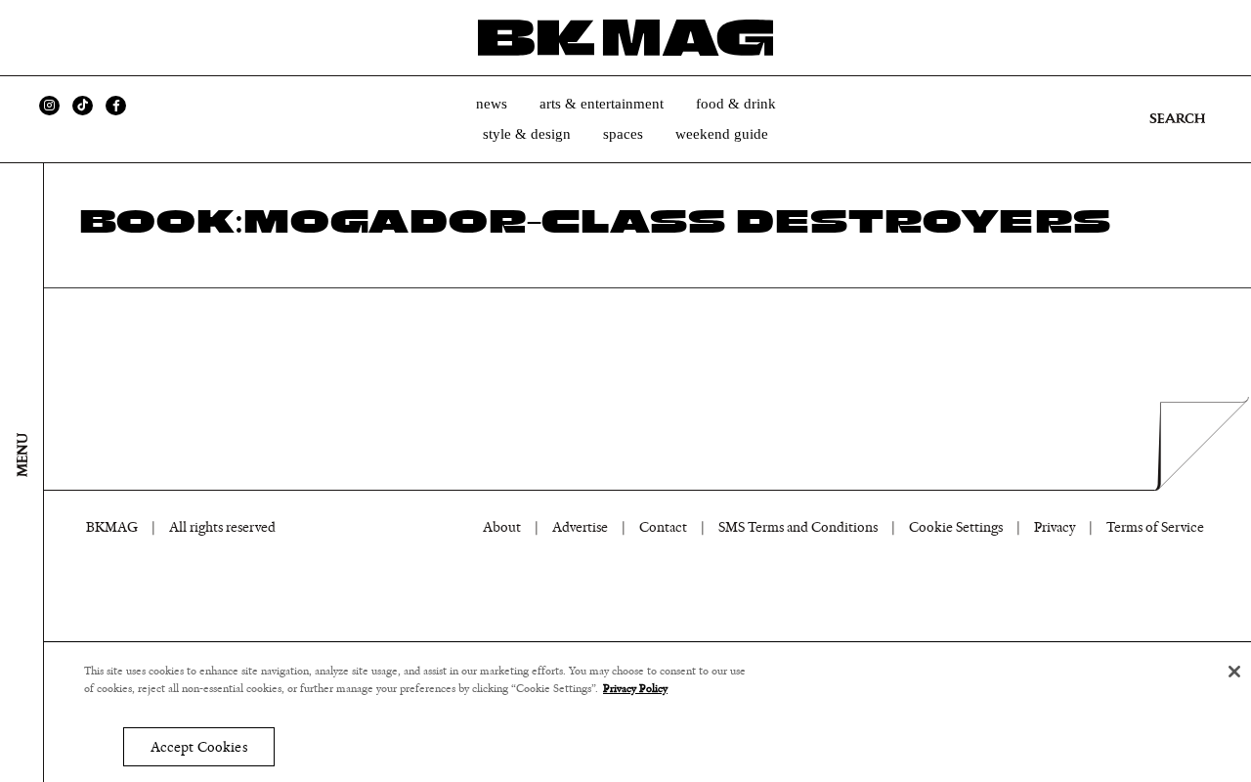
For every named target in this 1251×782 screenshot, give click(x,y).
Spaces (623, 134)
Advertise (580, 527)
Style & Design (527, 134)
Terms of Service (1155, 527)
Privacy (1054, 527)
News (491, 103)
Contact (663, 527)
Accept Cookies (199, 747)
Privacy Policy (635, 689)
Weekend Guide (721, 134)
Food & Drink (736, 103)
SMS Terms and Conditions (798, 527)
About (502, 527)
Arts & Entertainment (601, 103)
